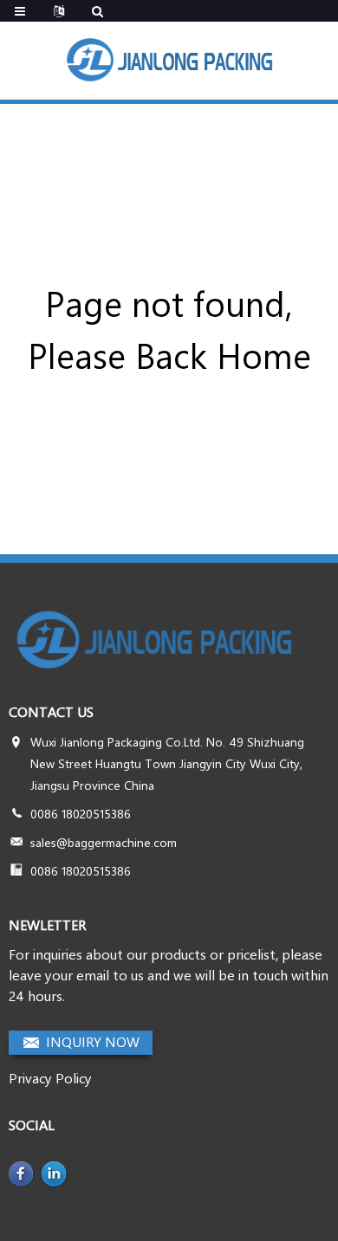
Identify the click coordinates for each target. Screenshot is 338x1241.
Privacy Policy (50, 1078)
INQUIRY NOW (93, 1041)
